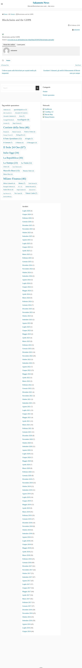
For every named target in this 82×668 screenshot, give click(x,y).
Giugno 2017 (26, 588)
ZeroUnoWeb (7, 196)
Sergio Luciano (21, 189)
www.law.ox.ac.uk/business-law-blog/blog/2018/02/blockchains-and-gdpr (30, 40)
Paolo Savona (33, 183)
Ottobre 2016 (26, 617)
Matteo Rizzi (8, 174)
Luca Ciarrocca (17, 166)
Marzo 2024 (26, 298)
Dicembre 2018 (27, 523)
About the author (9, 44)
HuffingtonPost (20, 135)
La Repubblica (13, 157)
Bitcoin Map (49, 114)
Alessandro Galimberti (9, 116)
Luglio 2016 (26, 628)
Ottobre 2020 (26, 443)
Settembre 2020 (27, 446)
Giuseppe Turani (8, 135)
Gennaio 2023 (26, 348)
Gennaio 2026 (26, 222)
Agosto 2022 (26, 367)
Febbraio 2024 (27, 301)
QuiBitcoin (48, 109)
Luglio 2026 (26, 211)
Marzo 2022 (26, 381)
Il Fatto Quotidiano (12, 139)
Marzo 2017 (26, 599)
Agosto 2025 (26, 240)
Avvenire (6, 123)
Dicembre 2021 (27, 392)
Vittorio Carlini (31, 193)
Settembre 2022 (27, 363)
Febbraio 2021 (27, 428)
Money (21, 183)
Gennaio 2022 (26, 388)
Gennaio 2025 (26, 261)
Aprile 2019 (26, 508)
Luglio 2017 (26, 584)
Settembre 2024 (27, 276)
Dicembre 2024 (27, 265)
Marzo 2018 (26, 555)
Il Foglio (29, 139)
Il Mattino (20, 142)
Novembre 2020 (27, 439)
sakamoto (77, 30)
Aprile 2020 (26, 464)
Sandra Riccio (8, 189)
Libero (6, 166)
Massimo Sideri (28, 171)
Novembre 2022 (27, 356)
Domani (6, 132)
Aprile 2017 (26, 595)
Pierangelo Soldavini (9, 186)
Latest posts (21, 44)
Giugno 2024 (26, 287)
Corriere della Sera (16, 127)
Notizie (8, 60)
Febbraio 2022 (27, 385)
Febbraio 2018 (27, 559)
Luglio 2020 (26, 454)
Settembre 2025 (27, 236)
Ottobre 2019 (26, 486)
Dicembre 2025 (27, 225)
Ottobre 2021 (26, 399)
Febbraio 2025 (27, 258)
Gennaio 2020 (26, 475)
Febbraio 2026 (27, 218)
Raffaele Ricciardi (31, 186)
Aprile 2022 (26, 377)
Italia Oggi (11, 152)
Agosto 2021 (26, 406)
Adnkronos (6, 109)
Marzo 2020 (26, 468)
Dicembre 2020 (27, 435)
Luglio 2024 (26, 283)
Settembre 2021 (27, 403)
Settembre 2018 (27, 533)
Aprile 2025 (26, 250)
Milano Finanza (14, 178)
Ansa (21, 116)
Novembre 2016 (27, 613)
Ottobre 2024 (26, 272)
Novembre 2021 (27, 396)
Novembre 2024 (27, 269)
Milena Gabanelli (9, 183)
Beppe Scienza (17, 123)
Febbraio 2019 (27, 515)
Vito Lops (18, 193)
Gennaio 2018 (26, 562)
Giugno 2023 (26, 330)
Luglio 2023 (26, 327)
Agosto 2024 (26, 280)
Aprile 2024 (26, 294)
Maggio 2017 (26, 591)
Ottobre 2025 (26, 232)
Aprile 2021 (26, 421)
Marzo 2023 (26, 341)
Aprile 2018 (26, 552)
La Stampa (10, 163)
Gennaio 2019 (26, 519)
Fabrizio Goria (16, 132)
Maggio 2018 (26, 548)
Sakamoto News (41, 2)
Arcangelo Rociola (8, 120)
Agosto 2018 (26, 537)
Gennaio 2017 (26, 606)
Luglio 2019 (26, 497)
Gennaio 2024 (26, 305)
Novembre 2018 (27, 526)
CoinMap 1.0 (49, 112)
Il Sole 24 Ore (14, 147)
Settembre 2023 (27, 319)
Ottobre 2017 (26, 573)
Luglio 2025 (26, 243)
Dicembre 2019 (27, 479)
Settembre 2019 (27, 490)
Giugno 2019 (26, 501)
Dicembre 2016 (27, 610)
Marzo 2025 (26, 254)
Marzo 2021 (26, 425)
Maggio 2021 (26, 417)
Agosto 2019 (26, 494)
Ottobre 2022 (26, 359)
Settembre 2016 (27, 620)
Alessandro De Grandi (21, 113)
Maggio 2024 (26, 290)
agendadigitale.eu (20, 109)
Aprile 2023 (26, 338)
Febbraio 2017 (27, 602)
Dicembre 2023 (27, 309)
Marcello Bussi (11, 170)
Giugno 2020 (26, 457)
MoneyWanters (49, 117)
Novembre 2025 (27, 229)
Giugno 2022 (26, 370)
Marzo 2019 (26, 512)
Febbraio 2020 (27, 472)
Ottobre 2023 (26, 316)
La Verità (26, 163)
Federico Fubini (29, 132)
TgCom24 (32, 189)
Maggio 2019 (26, 504)
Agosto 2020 (26, 450)
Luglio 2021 (26, 410)
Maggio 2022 (26, 374)
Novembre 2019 (27, 483)
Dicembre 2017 (27, 566)
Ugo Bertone (7, 193)
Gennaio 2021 (26, 432)
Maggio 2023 (26, 334)
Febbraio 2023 (27, 345)
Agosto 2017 (26, 581)
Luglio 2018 (26, 541)
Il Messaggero (32, 142)
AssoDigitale (23, 120)
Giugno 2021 (26, 414)
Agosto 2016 (26, 624)
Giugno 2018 (26, 544)
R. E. (20, 186)
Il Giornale (7, 142)
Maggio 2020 (26, 461)
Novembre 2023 (27, 312)
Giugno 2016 (26, 631)
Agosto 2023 (26, 323)
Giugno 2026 (26, 214)
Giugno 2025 (26, 247)
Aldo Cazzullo (7, 112)
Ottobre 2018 (26, 530)
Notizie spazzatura (48, 95)
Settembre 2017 (27, 577)
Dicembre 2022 (27, 352)
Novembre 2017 (27, 570)
